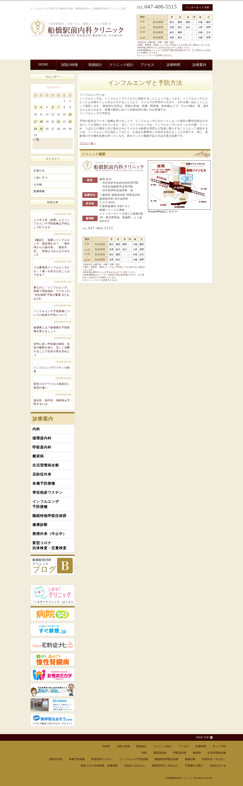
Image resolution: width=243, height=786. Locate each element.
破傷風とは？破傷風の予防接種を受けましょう (53, 327)
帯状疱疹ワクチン (47, 492)
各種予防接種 (43, 483)
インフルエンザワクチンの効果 (53, 367)
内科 (36, 429)
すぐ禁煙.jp (53, 629)
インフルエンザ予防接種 (45, 504)
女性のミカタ (53, 674)
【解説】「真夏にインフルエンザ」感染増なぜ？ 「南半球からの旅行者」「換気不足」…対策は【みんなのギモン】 (53, 244)
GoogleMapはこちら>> (163, 211)
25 (41, 128)
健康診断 (40, 525)
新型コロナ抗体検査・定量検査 (49, 545)
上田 (200, 27)
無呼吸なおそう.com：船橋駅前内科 (53, 719)
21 (58, 121)
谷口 (188, 27)
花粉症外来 (41, 474)
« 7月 (35, 139)
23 (70, 121)
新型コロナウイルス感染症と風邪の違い (53, 383)
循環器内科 (41, 438)
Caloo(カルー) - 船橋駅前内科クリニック (53, 705)
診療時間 (173, 65)
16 (70, 114)
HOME (43, 64)
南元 (172, 22)
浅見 (172, 27)
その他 (38, 184)
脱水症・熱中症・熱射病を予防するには (53, 399)
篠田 (180, 22)
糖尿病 (38, 456)
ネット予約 (219, 746)
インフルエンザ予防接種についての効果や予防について (53, 310)
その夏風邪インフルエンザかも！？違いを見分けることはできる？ (53, 268)
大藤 (200, 37)
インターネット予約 (197, 7)
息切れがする (218, 765)
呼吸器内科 (41, 447)
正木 (208, 32)
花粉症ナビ (53, 644)
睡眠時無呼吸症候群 (49, 516)
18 (41, 121)
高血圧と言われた (134, 765)
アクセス (147, 65)
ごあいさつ (41, 177)
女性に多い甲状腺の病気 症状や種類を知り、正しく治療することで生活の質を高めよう (53, 347)
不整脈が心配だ (194, 765)
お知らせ (39, 170)
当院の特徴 (69, 65)
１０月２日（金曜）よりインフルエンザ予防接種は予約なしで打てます (53, 221)
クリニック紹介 (121, 65)
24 (35, 128)
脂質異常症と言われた (165, 765)
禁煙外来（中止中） (49, 534)
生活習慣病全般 (45, 465)
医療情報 (39, 191)
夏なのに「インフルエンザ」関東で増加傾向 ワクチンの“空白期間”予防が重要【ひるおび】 (53, 290)
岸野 (208, 27)
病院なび (53, 613)
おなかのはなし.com (53, 689)
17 (35, 121)
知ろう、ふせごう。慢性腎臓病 (53, 659)
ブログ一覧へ (88, 143)
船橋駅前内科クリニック (44, 566)
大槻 (200, 22)
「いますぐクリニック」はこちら (53, 601)
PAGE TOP (202, 737)
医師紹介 (95, 65)
